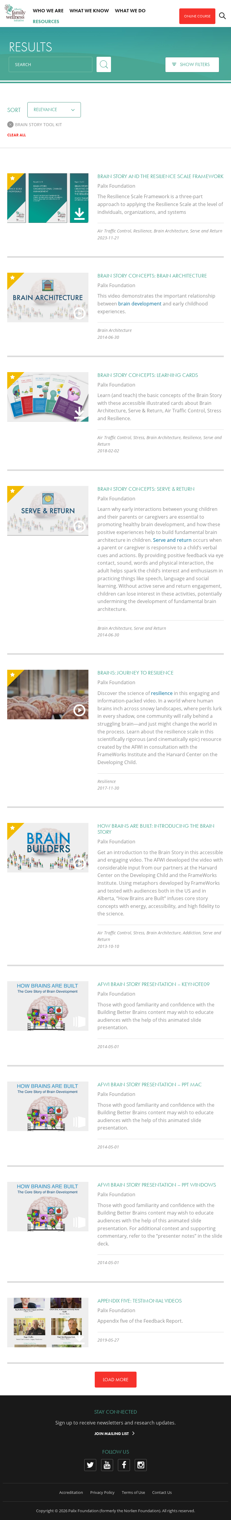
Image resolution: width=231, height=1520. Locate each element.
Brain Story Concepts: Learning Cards (147, 375)
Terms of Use (133, 1492)
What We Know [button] (89, 11)
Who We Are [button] (48, 11)
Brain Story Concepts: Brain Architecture (152, 275)
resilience (162, 693)
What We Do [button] (130, 11)
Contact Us (162, 1492)
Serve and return (172, 540)
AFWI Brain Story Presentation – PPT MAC (149, 1084)
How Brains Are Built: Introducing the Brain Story (155, 828)
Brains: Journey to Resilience (135, 672)
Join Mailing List (112, 1433)
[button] (10, 124)
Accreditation (71, 1492)
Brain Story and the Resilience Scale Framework (160, 176)
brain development (140, 303)
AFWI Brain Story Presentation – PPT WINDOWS (156, 1184)
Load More (115, 1379)
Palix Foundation (83, 1510)
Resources (46, 21)
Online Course (197, 16)
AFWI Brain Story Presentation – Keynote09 (153, 984)
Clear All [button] (16, 135)
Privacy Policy (102, 1492)
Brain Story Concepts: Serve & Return (146, 488)
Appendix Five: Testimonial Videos (139, 1300)
